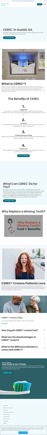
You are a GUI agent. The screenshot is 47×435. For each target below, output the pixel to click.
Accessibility (5, 421)
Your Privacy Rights (23, 432)
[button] (45, 4)
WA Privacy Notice (6, 418)
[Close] (45, 428)
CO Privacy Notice (6, 416)
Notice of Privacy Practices (8, 407)
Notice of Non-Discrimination (8, 412)
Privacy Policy (5, 405)
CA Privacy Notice (6, 414)
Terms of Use (5, 410)
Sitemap (4, 423)
